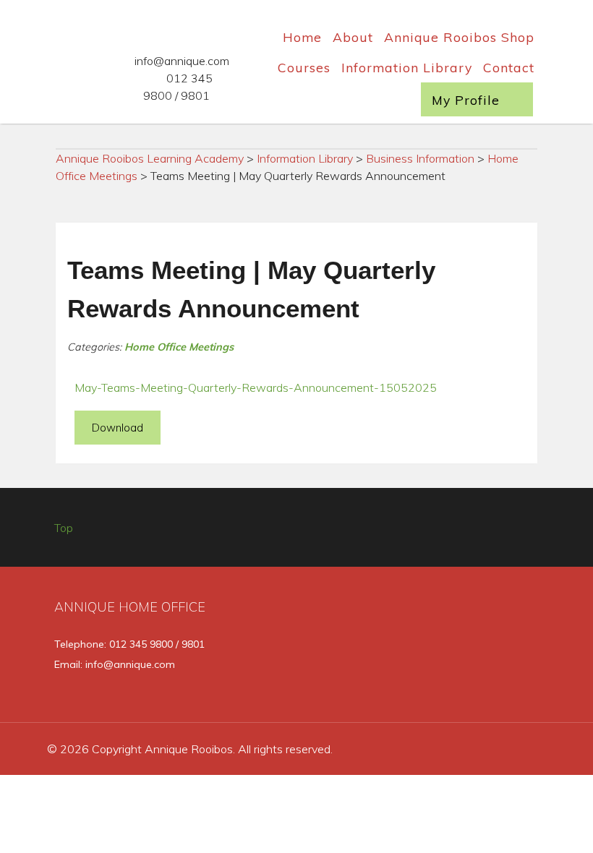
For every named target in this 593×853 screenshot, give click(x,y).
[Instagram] (487, 648)
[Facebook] (403, 648)
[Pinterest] (527, 648)
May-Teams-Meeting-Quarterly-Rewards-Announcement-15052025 (255, 387)
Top (63, 527)
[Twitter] (445, 648)
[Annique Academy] (44, 68)
